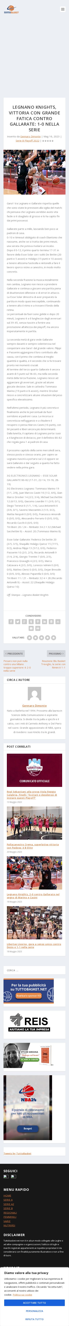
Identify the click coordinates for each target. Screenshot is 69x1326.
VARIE (7, 1221)
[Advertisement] (34, 54)
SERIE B (8, 1208)
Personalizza (34, 1311)
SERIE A (8, 1199)
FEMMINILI (10, 1216)
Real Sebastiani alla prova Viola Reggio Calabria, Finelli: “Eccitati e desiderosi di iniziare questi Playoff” (32, 794)
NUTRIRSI (9, 1225)
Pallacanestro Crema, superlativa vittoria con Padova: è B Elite (33, 846)
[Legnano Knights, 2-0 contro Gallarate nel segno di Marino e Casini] (34, 873)
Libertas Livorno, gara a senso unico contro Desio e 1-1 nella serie (34, 946)
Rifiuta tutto (34, 1319)
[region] (34, 1296)
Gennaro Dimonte (30, 136)
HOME (7, 1195)
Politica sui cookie (22, 1294)
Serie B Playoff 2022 (27, 140)
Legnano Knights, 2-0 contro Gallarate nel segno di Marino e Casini (33, 896)
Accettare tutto (34, 1302)
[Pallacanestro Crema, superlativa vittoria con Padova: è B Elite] (34, 823)
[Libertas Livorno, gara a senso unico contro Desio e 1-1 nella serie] (34, 922)
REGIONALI (10, 1212)
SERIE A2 (9, 1204)
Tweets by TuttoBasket (17, 1153)
